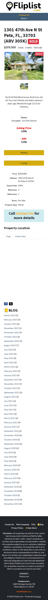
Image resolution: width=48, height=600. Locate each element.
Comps (24, 163)
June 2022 (9, 354)
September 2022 (11, 341)
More (23, 18)
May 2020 (8, 461)
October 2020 (10, 439)
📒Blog (40, 524)
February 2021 (10, 422)
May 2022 (8, 358)
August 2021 (10, 396)
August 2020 (10, 448)
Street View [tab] (20, 236)
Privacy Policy (17, 528)
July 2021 (8, 401)
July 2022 (8, 349)
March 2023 (9, 315)
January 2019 (10, 482)
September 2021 (11, 392)
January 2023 (10, 324)
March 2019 (9, 474)
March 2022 (9, 366)
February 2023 (10, 319)
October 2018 (10, 495)
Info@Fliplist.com (24, 591)
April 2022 (9, 362)
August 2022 (10, 345)
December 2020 (11, 431)
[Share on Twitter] (11, 303)
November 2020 (11, 435)
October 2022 (10, 336)
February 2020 (10, 465)
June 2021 (9, 405)
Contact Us (24, 15)
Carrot (38, 596)
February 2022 (10, 371)
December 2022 (11, 328)
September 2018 (11, 499)
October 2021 (10, 388)
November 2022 (11, 332)
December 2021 (11, 379)
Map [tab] (8, 236)
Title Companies (22, 524)
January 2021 (10, 426)
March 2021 (9, 418)
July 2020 (8, 452)
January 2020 (10, 469)
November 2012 (11, 504)
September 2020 (11, 444)
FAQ (33, 524)
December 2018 (11, 486)
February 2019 (10, 478)
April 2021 (9, 414)
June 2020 (9, 456)
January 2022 (10, 375)
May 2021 (8, 409)
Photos (24, 152)
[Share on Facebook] (6, 303)
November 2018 (11, 491)
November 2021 (11, 384)
